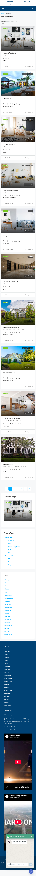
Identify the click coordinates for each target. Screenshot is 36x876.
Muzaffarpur (9, 598)
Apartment (11, 541)
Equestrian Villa (7, 464)
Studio (10, 550)
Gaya (6, 592)
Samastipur (8, 607)
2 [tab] (16, 524)
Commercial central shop (10, 281)
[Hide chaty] (31, 871)
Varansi (7, 622)
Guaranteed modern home (11, 327)
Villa (9, 553)
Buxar (7, 631)
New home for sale (9, 373)
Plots (9, 544)
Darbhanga (8, 595)
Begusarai (8, 634)
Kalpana (7, 295)
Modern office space (9, 53)
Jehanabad (8, 619)
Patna (7, 589)
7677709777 (9, 2)
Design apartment (8, 236)
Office (10, 559)
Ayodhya (7, 616)
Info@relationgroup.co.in (9, 4)
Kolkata (7, 583)
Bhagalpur (8, 604)
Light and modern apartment (12, 418)
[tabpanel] (18, 510)
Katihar (7, 613)
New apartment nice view (11, 190)
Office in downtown (9, 144)
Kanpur (7, 586)
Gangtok (7, 580)
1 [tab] (14, 524)
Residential (8, 537)
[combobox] (11, 21)
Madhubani (8, 610)
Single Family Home (14, 547)
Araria (7, 628)
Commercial (9, 556)
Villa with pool (7, 99)
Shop (9, 565)
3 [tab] (19, 524)
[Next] (29, 489)
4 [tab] (21, 524)
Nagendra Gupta (9, 203)
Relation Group (8, 66)
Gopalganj (8, 625)
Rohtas (7, 601)
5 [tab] (24, 524)
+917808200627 (10, 726)
